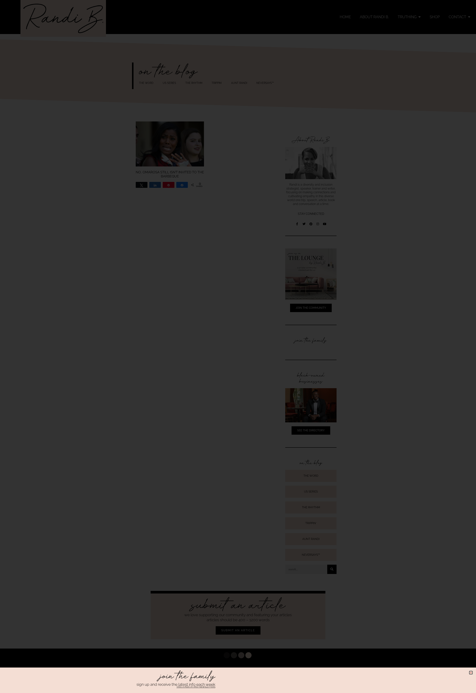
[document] (238, 346)
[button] (470, 672)
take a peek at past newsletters (195, 687)
